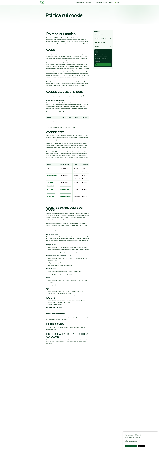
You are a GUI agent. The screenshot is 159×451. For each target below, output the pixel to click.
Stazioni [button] (88, 2)
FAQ (93, 2)
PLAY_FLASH (50, 196)
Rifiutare (135, 446)
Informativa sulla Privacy (100, 38)
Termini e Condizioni (99, 35)
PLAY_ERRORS (50, 185)
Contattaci (98, 64)
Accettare (128, 446)
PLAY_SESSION (51, 193)
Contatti (111, 2)
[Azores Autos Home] (42, 3)
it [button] (117, 2)
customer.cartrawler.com (65, 185)
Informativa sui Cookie (100, 42)
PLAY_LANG (50, 200)
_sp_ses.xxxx (51, 178)
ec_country (50, 189)
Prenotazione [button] (79, 2)
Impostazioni (141, 446)
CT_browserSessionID (52, 175)
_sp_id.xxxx (50, 182)
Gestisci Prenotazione (101, 2)
